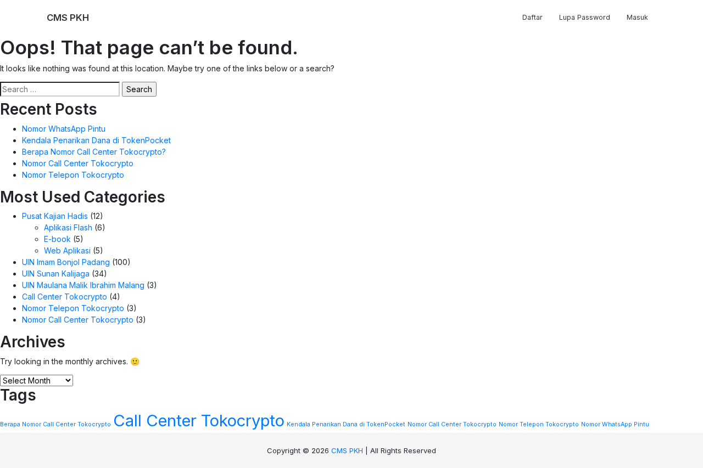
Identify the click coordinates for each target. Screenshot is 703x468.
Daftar (532, 17)
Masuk (637, 17)
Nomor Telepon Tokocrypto (73, 174)
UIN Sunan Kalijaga (56, 273)
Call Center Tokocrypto (64, 296)
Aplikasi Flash (68, 227)
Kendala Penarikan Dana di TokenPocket (96, 140)
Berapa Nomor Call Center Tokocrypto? (94, 151)
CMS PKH (347, 450)
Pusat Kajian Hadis (55, 216)
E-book (57, 239)
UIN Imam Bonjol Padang (66, 262)
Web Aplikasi (67, 250)
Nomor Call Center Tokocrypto (77, 163)
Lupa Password (584, 17)
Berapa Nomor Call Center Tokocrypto (55, 424)
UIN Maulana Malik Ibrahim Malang (83, 285)
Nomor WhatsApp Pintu (63, 128)
